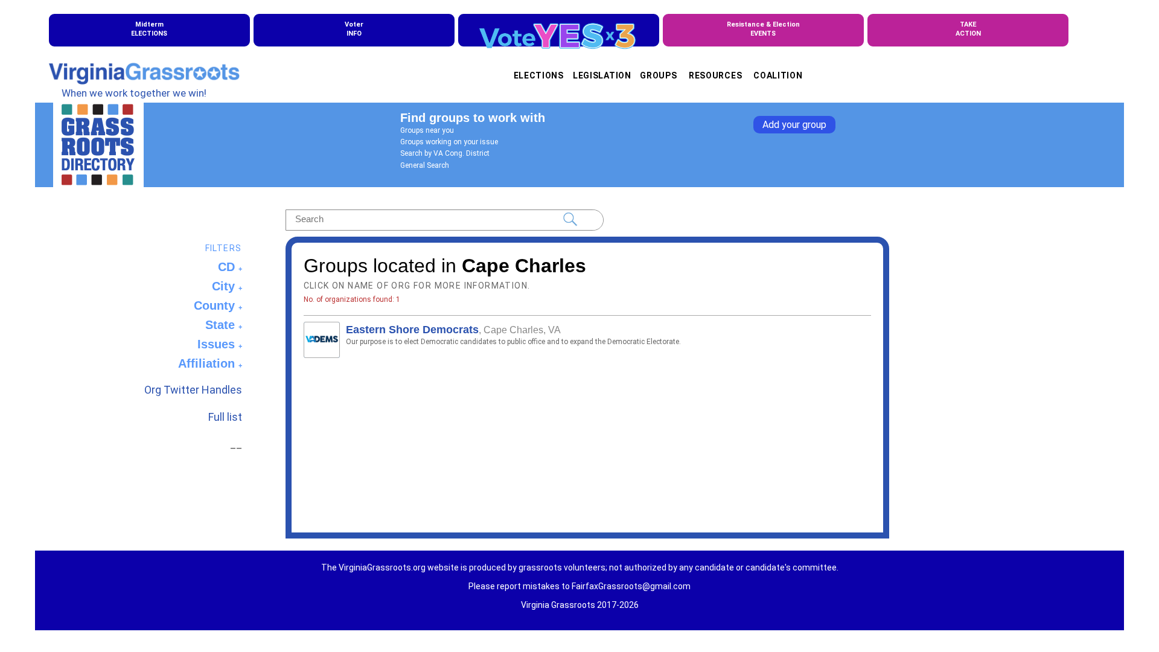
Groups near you (427, 130)
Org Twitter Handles (193, 389)
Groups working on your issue (449, 142)
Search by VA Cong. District (445, 153)
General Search (424, 165)
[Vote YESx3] (558, 30)
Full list (225, 417)
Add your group (794, 124)
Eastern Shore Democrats (412, 330)
